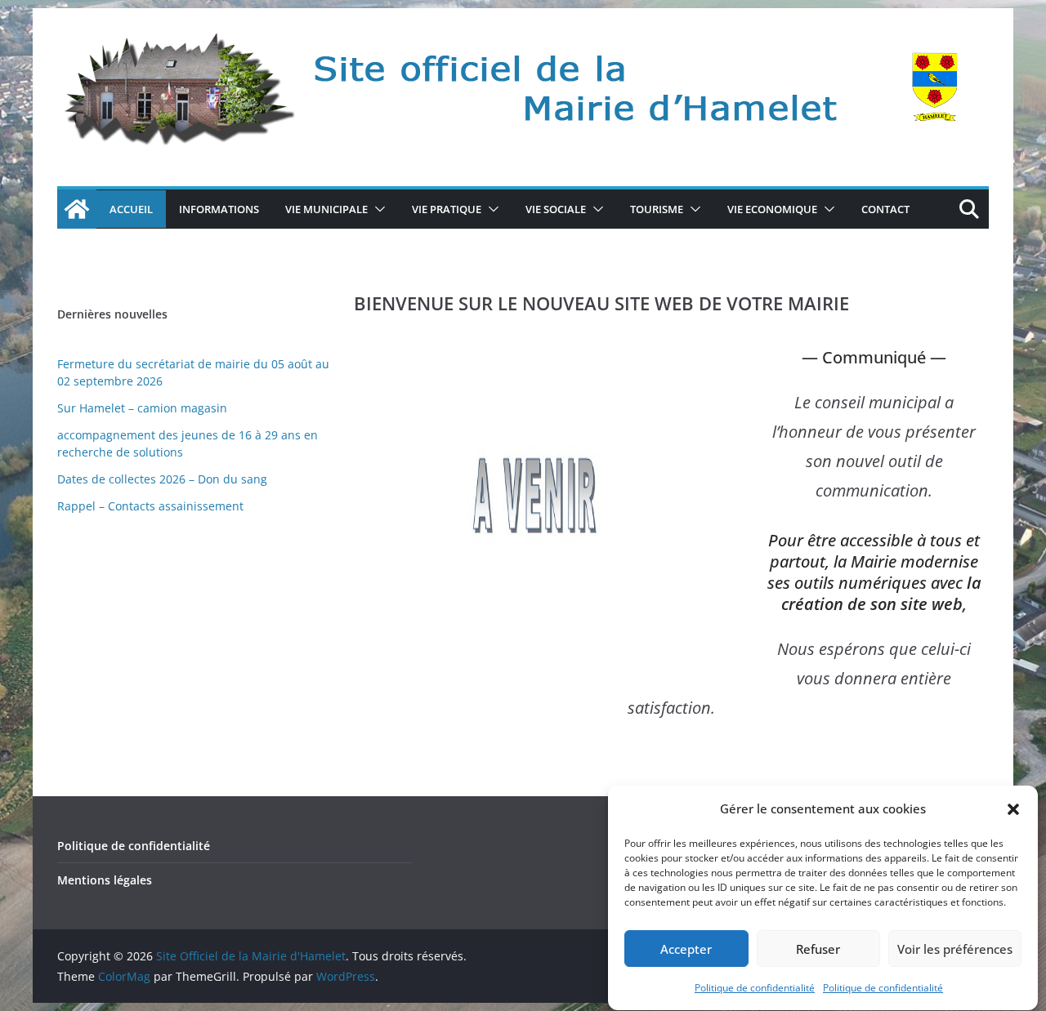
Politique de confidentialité (755, 988)
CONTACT (885, 209)
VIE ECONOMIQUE (772, 209)
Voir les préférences (954, 949)
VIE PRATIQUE (446, 209)
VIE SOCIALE (555, 209)
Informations (219, 209)
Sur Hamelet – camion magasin (142, 408)
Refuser (818, 949)
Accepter (686, 949)
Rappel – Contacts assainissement (150, 506)
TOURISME (656, 209)
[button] (1013, 809)
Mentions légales (104, 880)
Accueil (131, 209)
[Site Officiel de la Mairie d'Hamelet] (76, 209)
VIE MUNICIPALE (326, 209)
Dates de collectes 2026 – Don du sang (162, 479)
